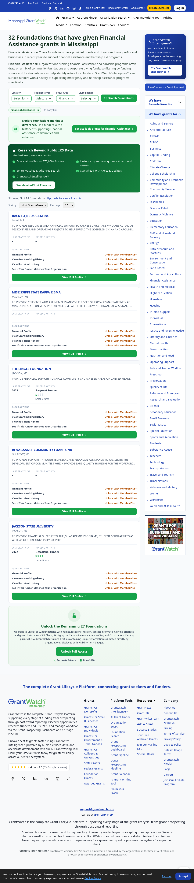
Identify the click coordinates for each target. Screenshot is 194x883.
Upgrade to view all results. (64, 198)
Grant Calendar (120, 774)
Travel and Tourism (162, 474)
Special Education (161, 431)
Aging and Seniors (161, 123)
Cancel (166, 876)
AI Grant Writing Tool (146, 17)
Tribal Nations (159, 481)
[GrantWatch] (27, 21)
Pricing (167, 17)
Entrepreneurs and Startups (162, 251)
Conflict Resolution (162, 195)
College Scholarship (162, 173)
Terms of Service (174, 733)
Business (155, 148)
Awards (154, 136)
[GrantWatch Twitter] (55, 8)
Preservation (158, 380)
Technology (157, 462)
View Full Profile (73, 277)
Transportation (159, 468)
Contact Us (170, 713)
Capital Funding (160, 155)
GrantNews (107, 25)
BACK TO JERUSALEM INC (30, 216)
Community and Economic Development (166, 182)
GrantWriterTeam (148, 718)
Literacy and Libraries (163, 337)
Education (156, 220)
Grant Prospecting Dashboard (118, 745)
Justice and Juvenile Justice (167, 330)
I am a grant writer (95, 7)
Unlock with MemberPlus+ (121, 254)
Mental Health (159, 343)
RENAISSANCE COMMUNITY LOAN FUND (42, 450)
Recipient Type (42, 92)
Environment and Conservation (161, 260)
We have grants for (163, 114)
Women (155, 493)
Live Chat (33, 3)
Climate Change (160, 167)
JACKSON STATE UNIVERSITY (33, 526)
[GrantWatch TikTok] (80, 8)
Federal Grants (93, 768)
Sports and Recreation (164, 437)
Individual (156, 318)
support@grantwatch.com (97, 809)
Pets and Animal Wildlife (165, 368)
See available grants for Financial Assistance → (104, 128)
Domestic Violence (161, 214)
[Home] (58, 17)
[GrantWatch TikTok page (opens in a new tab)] (69, 778)
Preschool (156, 374)
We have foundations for (161, 102)
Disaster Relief (159, 208)
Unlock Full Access (74, 651)
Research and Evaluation (165, 399)
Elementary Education (164, 227)
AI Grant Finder (87, 17)
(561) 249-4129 (16, 3)
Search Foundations (121, 98)
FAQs (167, 769)
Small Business (159, 418)
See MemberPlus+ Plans (31, 185)
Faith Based (157, 268)
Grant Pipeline (120, 755)
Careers (169, 774)
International (158, 324)
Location (75, 25)
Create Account (159, 8)
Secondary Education (163, 412)
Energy (154, 242)
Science (155, 406)
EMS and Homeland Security (162, 235)
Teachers (155, 456)
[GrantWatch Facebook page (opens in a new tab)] (12, 778)
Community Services (163, 189)
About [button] (122, 25)
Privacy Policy (172, 739)
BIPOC (154, 142)
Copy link (52, 110)
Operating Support (162, 362)
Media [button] (60, 25)
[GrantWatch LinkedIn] (61, 8)
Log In (180, 8)
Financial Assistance (162, 280)
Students (155, 443)
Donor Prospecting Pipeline (118, 764)
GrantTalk (90, 25)
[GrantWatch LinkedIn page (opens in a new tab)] (35, 778)
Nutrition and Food (162, 355)
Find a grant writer (118, 7)
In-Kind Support (160, 312)
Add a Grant (145, 724)
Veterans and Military (163, 487)
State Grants (92, 763)
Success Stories (147, 729)
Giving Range (86, 92)
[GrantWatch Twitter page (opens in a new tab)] (24, 778)
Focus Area (62, 92)
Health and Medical (162, 287)
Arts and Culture (160, 130)
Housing (155, 305)
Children (155, 161)
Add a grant (137, 7)
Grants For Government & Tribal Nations (93, 740)
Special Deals (145, 754)
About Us (169, 707)
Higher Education (161, 293)
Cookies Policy (172, 744)
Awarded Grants (94, 783)
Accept (183, 876)
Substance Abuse (161, 449)
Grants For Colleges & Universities (91, 753)
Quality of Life (158, 387)
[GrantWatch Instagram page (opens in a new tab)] (57, 778)
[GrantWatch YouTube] (68, 8)
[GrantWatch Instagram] (74, 8)
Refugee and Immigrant (165, 393)
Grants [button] (67, 17)
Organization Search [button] (113, 17)
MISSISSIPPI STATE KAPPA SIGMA (36, 292)
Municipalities (159, 349)
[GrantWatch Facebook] (49, 8)
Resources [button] (145, 700)
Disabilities (157, 202)
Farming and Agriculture (165, 274)
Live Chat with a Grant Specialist (166, 87)
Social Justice (158, 424)
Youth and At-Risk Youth (165, 506)
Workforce (156, 499)
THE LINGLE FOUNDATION (31, 369)
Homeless (156, 299)
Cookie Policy (92, 878)
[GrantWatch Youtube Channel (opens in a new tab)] (46, 778)
